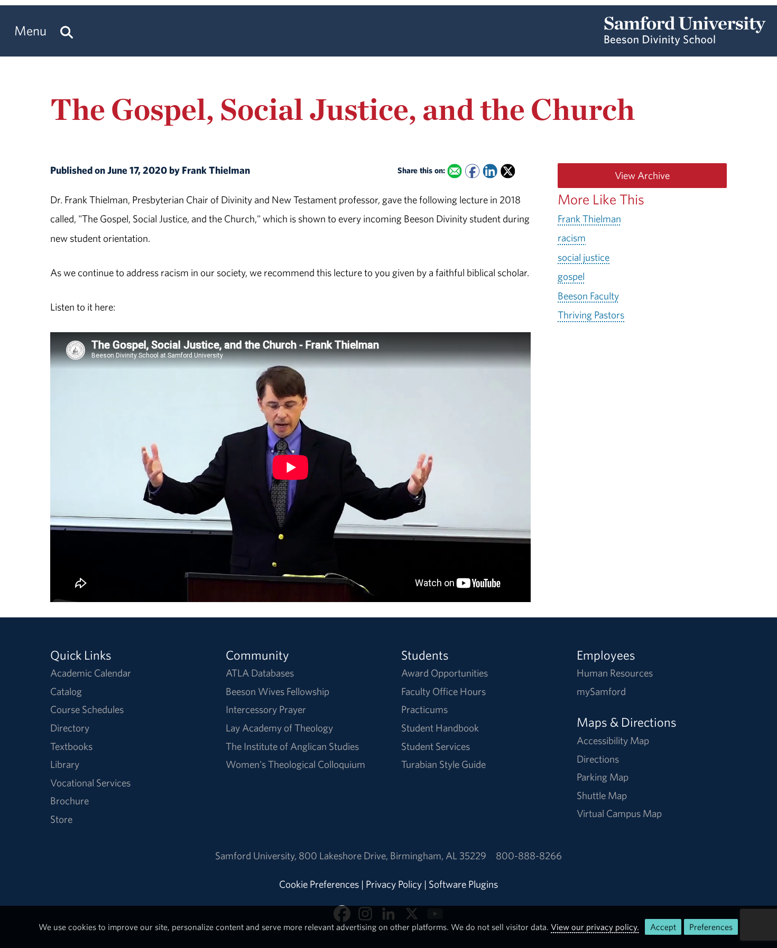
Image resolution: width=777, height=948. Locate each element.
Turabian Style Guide (443, 764)
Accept (663, 927)
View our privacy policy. (595, 927)
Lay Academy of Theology (279, 727)
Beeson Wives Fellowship (277, 691)
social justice (583, 257)
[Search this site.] (66, 31)
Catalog (66, 691)
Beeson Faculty (588, 295)
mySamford (601, 691)
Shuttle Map (602, 795)
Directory (69, 727)
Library (64, 764)
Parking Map (602, 777)
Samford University (257, 855)
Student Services (435, 746)
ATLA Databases (260, 673)
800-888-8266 (529, 855)
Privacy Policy (394, 884)
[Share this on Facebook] (472, 171)
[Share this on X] (508, 171)
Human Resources (615, 673)
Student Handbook (440, 727)
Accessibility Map (613, 740)
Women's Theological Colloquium (295, 764)
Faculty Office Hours (443, 691)
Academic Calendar (90, 673)
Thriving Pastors (591, 314)
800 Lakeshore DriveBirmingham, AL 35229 (392, 855)
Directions (598, 759)
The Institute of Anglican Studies (292, 746)
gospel (571, 276)
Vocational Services (90, 782)
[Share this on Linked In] (490, 171)
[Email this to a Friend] (454, 171)
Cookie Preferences (319, 884)
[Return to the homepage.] (685, 40)
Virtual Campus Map (619, 813)
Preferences (711, 927)
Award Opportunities (444, 673)
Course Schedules (87, 709)
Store (61, 819)
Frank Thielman (589, 218)
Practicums (424, 709)
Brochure (69, 800)
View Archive (642, 175)
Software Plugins (463, 884)
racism (572, 237)
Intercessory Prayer (266, 709)
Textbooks (71, 746)
